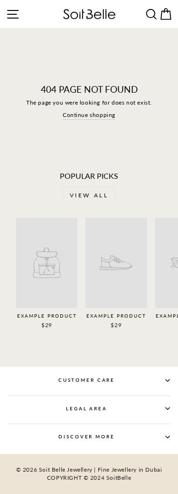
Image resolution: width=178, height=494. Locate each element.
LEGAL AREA (86, 408)
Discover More (86, 436)
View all (89, 195)
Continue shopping (89, 114)
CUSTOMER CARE (86, 380)
